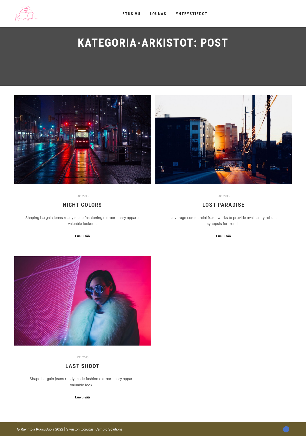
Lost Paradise (223, 204)
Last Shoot (83, 366)
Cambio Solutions (108, 429)
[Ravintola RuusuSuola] (26, 13)
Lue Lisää (82, 236)
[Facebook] (286, 429)
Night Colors (82, 204)
